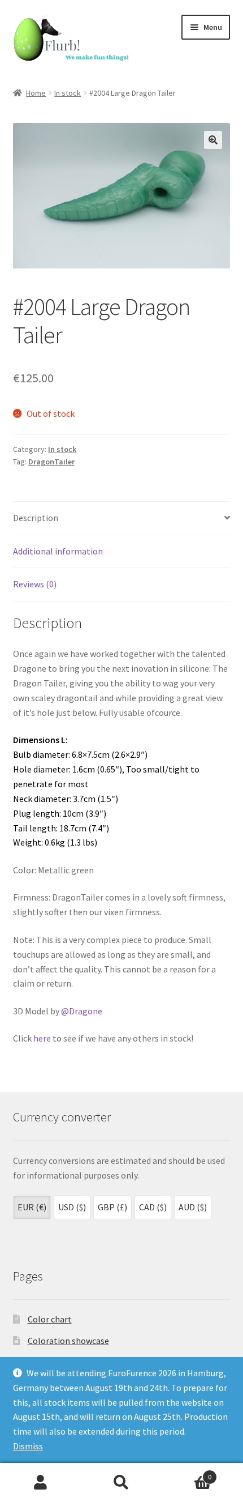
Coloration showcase (68, 1340)
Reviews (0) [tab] (35, 584)
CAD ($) (153, 1207)
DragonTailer (51, 461)
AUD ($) (193, 1207)
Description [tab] (35, 517)
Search (121, 1482)
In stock (67, 93)
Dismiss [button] (28, 1446)
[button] (213, 140)
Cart (187, 1473)
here (42, 1038)
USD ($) (72, 1207)
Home (36, 93)
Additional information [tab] (58, 551)
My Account (40, 1482)
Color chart (50, 1319)
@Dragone (81, 1011)
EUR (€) (32, 1207)
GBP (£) (112, 1207)
